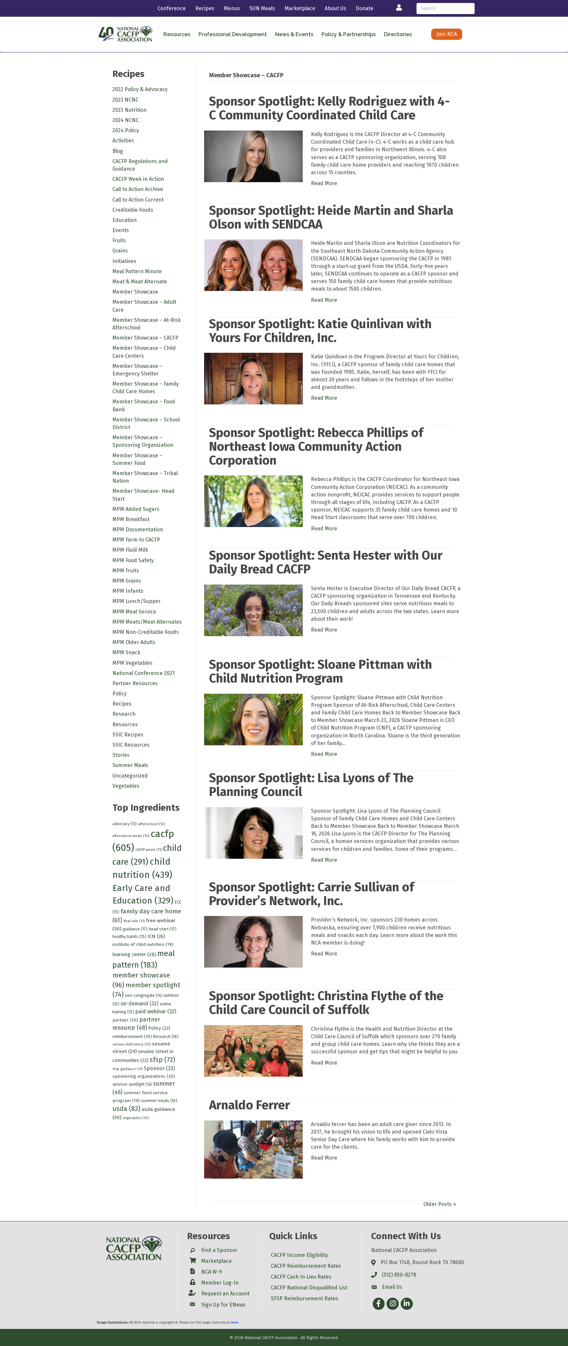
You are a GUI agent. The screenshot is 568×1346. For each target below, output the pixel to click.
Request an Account (225, 1293)
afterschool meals (130, 836)
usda (126, 1109)
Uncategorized (130, 776)
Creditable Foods (132, 210)
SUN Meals (262, 8)
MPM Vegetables (132, 663)
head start (163, 928)
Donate (364, 8)
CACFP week (148, 850)
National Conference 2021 (143, 673)
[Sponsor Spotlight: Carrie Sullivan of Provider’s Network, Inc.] (253, 941)
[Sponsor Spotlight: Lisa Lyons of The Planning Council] (253, 832)
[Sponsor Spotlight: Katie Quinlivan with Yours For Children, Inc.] (253, 378)
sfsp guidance (127, 1069)
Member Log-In (220, 1283)
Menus (232, 8)
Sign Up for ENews (223, 1305)
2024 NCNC (125, 120)
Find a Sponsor (219, 1250)
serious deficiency (131, 1044)
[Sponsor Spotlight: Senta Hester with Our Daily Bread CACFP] (253, 610)
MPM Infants (127, 591)
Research (123, 714)
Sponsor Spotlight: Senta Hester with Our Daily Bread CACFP (325, 562)
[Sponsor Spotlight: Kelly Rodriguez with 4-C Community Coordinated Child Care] (253, 156)
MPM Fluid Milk (130, 550)
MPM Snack (126, 652)
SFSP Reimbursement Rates (304, 1298)
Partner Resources (135, 683)
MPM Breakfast (131, 519)
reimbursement (132, 1036)
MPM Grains (126, 581)
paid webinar (155, 1011)
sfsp (162, 1060)
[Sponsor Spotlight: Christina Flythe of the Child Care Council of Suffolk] (253, 1050)
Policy (119, 693)
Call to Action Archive (137, 189)
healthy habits (129, 936)
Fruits (119, 240)
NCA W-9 (211, 1272)
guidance (135, 928)
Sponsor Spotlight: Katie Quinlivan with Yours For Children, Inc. (320, 330)
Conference (171, 8)
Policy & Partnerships (348, 34)
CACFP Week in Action (138, 179)
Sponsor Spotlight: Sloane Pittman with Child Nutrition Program (320, 671)
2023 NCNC (125, 100)
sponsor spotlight (132, 1084)
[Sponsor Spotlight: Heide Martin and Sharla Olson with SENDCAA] (253, 265)
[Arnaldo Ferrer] (253, 1149)
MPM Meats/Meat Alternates (147, 622)
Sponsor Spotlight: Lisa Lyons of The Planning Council (311, 784)
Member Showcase (135, 292)
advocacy (124, 824)
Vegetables (125, 786)
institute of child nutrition (142, 944)
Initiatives (124, 261)
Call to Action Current (138, 200)
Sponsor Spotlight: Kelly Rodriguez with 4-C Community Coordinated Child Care (329, 108)
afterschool (151, 824)
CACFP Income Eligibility (299, 1255)
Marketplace (300, 8)
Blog (117, 151)
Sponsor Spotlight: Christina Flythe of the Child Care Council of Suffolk (326, 1002)
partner (125, 1020)
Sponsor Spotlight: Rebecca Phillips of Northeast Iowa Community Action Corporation (316, 446)
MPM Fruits (125, 570)
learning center (134, 954)
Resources (125, 724)
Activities (123, 140)
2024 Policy (125, 130)
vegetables (136, 1118)
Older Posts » (439, 1204)
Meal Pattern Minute (137, 271)
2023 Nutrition (129, 110)
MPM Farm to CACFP (136, 540)
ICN (156, 936)
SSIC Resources (131, 745)
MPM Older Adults (133, 642)
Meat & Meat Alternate (139, 281)
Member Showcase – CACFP (145, 338)
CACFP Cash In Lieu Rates (301, 1277)
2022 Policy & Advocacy (140, 89)
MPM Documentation (137, 529)
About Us (335, 8)
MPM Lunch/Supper (136, 601)
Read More (324, 183)
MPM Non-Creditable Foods (145, 632)
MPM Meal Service (134, 612)
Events (120, 230)
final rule (134, 921)
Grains (120, 251)
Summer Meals (130, 765)
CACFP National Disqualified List (309, 1288)
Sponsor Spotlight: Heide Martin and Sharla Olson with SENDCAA (331, 217)
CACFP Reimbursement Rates (306, 1266)
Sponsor (159, 1068)
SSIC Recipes (127, 735)
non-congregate (143, 995)
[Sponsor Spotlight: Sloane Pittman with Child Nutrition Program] (253, 719)
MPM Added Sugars (135, 509)
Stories (121, 755)
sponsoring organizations (143, 1076)
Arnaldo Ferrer (249, 1105)
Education (124, 220)
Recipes (204, 8)
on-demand (139, 1003)
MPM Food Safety (133, 560)
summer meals (159, 1100)
